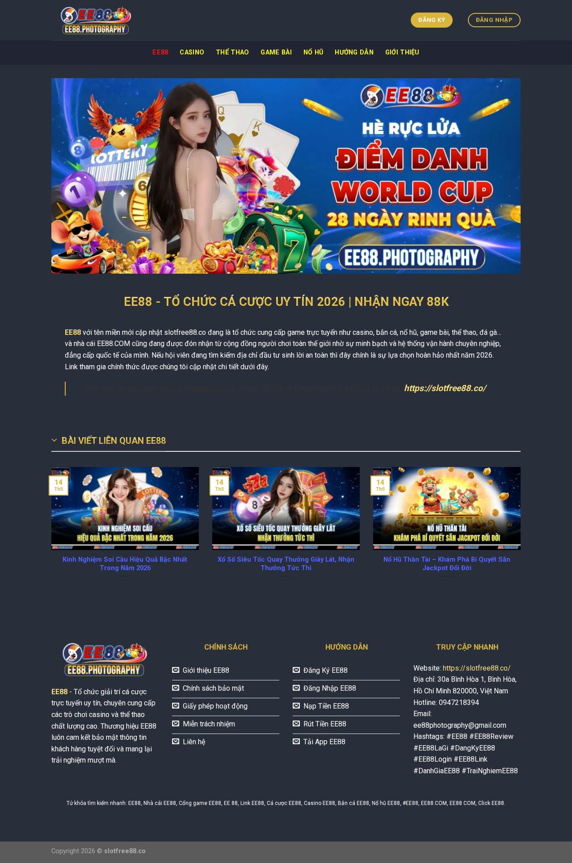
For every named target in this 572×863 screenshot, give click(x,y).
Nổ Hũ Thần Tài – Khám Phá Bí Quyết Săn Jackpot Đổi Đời (446, 563)
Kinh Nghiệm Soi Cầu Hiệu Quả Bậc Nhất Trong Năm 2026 (125, 563)
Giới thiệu (402, 52)
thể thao (232, 52)
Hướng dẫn (354, 52)
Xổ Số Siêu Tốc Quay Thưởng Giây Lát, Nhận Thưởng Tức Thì (286, 563)
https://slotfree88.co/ (445, 388)
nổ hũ (313, 52)
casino (192, 52)
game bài (276, 52)
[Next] (522, 533)
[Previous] (49, 533)
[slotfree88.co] (96, 20)
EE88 (160, 52)
